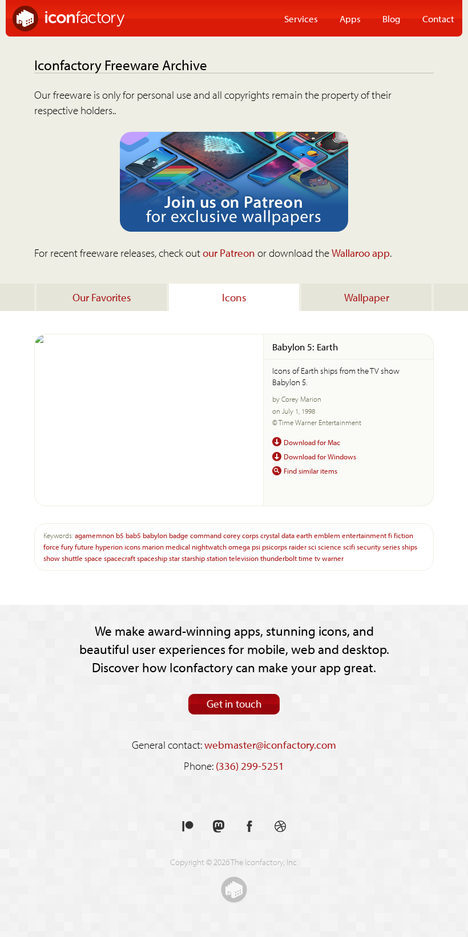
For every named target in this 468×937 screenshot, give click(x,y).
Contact (438, 18)
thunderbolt (278, 558)
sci (312, 546)
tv (317, 558)
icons (132, 546)
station (217, 558)
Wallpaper (366, 297)
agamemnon (94, 535)
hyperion (109, 546)
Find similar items (310, 470)
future (84, 546)
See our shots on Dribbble (280, 826)
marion (153, 546)
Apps (350, 18)
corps (250, 535)
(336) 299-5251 (250, 766)
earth (304, 535)
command (205, 535)
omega (239, 546)
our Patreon (229, 253)
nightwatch (209, 546)
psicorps (274, 546)
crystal (270, 535)
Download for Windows (320, 456)
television (244, 558)
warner (333, 558)
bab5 (133, 535)
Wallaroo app (361, 253)
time (305, 558)
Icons (234, 297)
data (287, 535)
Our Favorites (101, 297)
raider (297, 546)
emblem (327, 535)
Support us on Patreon (188, 826)
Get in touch (234, 703)
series (391, 546)
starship (193, 558)
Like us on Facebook (249, 826)
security (369, 546)
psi (256, 546)
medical (178, 546)
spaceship (152, 558)
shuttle (72, 558)
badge (178, 535)
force (51, 546)
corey (231, 535)
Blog (391, 18)
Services (301, 18)
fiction (403, 535)
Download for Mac (312, 442)
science (329, 546)
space (93, 558)
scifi (349, 546)
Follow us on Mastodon (218, 826)
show (51, 558)
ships (409, 546)
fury (67, 546)
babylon (155, 535)
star (174, 558)
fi (390, 535)
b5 (120, 535)
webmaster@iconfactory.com (270, 745)
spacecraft (119, 558)
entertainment (364, 535)
